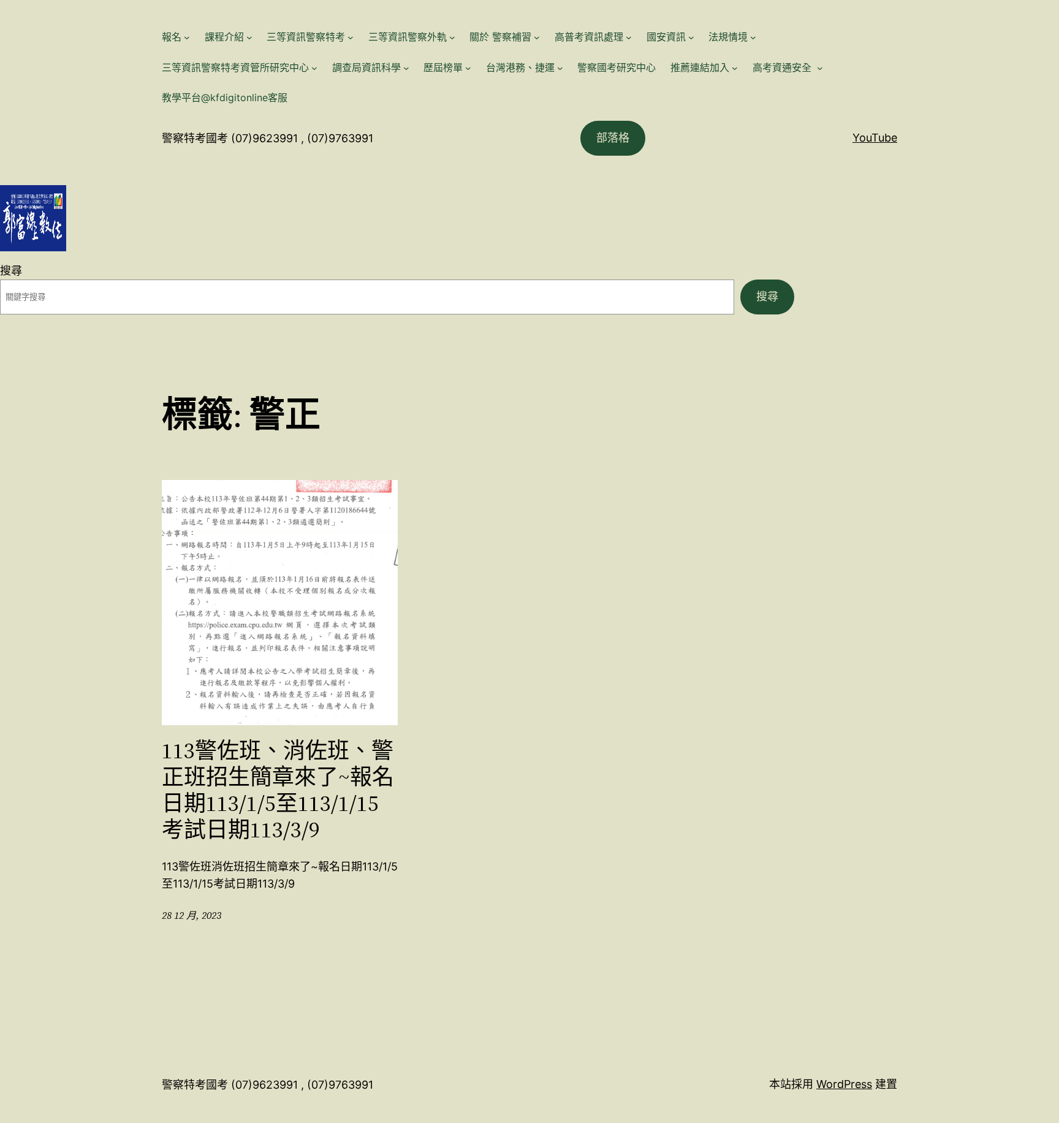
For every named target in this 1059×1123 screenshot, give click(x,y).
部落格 (612, 137)
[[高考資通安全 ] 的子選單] (820, 68)
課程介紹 (224, 37)
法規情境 (728, 37)
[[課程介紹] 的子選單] (249, 37)
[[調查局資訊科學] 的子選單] (406, 68)
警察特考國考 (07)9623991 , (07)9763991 (267, 138)
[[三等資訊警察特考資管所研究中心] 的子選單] (314, 68)
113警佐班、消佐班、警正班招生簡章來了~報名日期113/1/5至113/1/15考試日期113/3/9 (278, 790)
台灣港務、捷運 (520, 67)
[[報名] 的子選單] (187, 37)
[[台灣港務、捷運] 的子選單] (560, 68)
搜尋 (11, 270)
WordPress (844, 1084)
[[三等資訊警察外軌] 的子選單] (452, 37)
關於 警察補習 (500, 37)
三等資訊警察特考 (306, 37)
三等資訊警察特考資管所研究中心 (235, 67)
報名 (171, 37)
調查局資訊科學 (366, 67)
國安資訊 (666, 37)
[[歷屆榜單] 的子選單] (468, 68)
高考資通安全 (783, 67)
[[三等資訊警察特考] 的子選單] (350, 37)
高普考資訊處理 (589, 37)
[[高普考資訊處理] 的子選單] (629, 37)
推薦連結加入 (699, 67)
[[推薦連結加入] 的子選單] (735, 68)
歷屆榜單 (443, 67)
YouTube (874, 137)
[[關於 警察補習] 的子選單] (537, 37)
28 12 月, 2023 (192, 915)
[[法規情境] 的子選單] (753, 37)
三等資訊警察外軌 (407, 37)
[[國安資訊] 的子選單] (691, 37)
